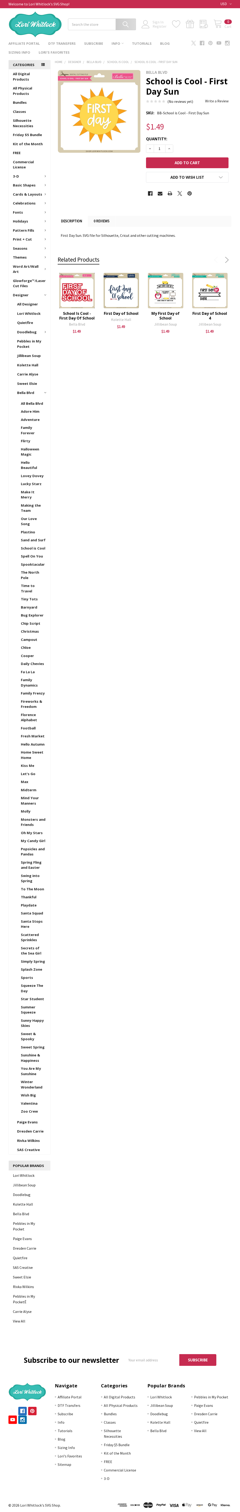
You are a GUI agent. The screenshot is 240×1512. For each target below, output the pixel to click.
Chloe (26, 647)
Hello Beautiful (29, 465)
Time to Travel (28, 588)
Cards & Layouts (27, 194)
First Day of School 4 (209, 316)
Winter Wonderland (31, 1084)
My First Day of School (165, 316)
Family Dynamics (29, 682)
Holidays (20, 221)
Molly (25, 811)
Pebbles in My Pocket (29, 344)
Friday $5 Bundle (27, 134)
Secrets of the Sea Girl (31, 951)
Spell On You (32, 556)
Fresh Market (33, 736)
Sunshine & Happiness (30, 1058)
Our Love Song (29, 521)
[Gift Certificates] (193, 24)
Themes (20, 257)
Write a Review (217, 101)
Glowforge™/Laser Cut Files (29, 283)
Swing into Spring (30, 878)
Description (71, 221)
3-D (16, 176)
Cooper (27, 655)
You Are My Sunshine (31, 1071)
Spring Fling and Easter (31, 865)
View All (19, 1321)
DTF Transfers (62, 43)
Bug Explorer (32, 615)
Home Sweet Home (32, 755)
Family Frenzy (33, 693)
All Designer (27, 304)
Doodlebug (27, 332)
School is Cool (33, 548)
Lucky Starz (31, 483)
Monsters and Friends (33, 822)
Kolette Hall (27, 365)
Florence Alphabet (29, 717)
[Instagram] (227, 43)
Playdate (29, 905)
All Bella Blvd (32, 403)
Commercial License (23, 165)
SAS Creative (28, 1149)
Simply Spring (33, 961)
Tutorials (142, 43)
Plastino (28, 532)
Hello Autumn (33, 744)
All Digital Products (21, 76)
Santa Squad (32, 913)
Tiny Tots (29, 599)
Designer (21, 295)
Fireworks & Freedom (31, 704)
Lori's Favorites (54, 52)
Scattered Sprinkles (30, 937)
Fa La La (28, 671)
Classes (19, 111)
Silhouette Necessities (23, 123)
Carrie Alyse (27, 374)
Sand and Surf (33, 540)
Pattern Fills (23, 230)
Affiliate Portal (24, 43)
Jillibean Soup (29, 355)
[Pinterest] (210, 43)
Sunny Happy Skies (32, 1023)
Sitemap (64, 1464)
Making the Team (31, 508)
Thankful (28, 897)
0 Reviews (101, 221)
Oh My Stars (32, 832)
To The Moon (32, 889)
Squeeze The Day (32, 988)
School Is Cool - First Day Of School (77, 316)
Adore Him (30, 411)
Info (116, 43)
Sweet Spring (33, 1047)
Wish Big (28, 1095)
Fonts (18, 212)
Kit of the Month (28, 143)
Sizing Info (19, 52)
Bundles (20, 102)
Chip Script (30, 623)
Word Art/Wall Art (25, 269)
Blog (165, 43)
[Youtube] (219, 43)
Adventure (30, 419)
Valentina (29, 1103)
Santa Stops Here (32, 924)
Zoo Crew (29, 1111)
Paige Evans (27, 1122)
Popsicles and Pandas (33, 852)
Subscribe (93, 43)
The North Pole (30, 575)
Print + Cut (22, 239)
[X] (193, 43)
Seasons (20, 248)
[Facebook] (202, 43)
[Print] (170, 193)
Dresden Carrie (30, 1131)
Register (159, 26)
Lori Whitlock (29, 313)
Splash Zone (31, 969)
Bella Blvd (25, 392)
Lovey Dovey (32, 475)
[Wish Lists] (179, 24)
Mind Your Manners (30, 800)
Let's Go (28, 773)
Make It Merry (27, 495)
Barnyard (29, 607)
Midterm (28, 790)
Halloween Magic (30, 452)
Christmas (30, 631)
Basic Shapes (24, 185)
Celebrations (24, 203)
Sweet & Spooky (28, 1036)
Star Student (32, 998)
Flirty (25, 440)
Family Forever (28, 430)
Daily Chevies (32, 663)
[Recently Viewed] (207, 24)
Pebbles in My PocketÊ (24, 1299)
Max (24, 781)
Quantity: (156, 138)
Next (225, 260)
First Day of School (121, 313)
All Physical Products (22, 91)
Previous (217, 260)
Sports (27, 977)
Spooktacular (33, 564)
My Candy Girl (33, 840)
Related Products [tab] (78, 259)
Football (28, 728)
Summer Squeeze (28, 1010)
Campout (29, 639)
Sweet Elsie (27, 383)
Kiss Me (27, 765)
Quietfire (25, 322)
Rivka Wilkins (28, 1140)
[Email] (160, 193)
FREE (17, 152)
